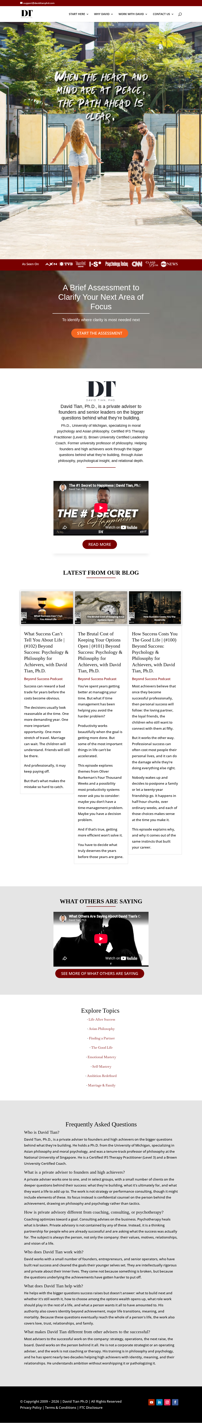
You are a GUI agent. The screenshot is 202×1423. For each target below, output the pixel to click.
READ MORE (99, 544)
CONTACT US (161, 14)
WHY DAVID (101, 14)
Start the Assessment (99, 333)
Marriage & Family (102, 1085)
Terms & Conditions (60, 1407)
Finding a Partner (102, 1038)
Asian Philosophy (102, 1029)
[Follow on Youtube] (151, 1402)
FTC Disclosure (91, 1407)
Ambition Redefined (102, 1076)
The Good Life (102, 1047)
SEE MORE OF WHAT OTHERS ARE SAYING (99, 973)
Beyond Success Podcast (43, 678)
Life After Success (102, 1019)
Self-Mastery (101, 1066)
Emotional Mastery (102, 1057)
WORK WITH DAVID (131, 14)
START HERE (77, 14)
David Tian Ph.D (75, 1401)
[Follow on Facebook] (175, 1402)
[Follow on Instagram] (167, 1402)
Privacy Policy (31, 1407)
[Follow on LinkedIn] (159, 1402)
